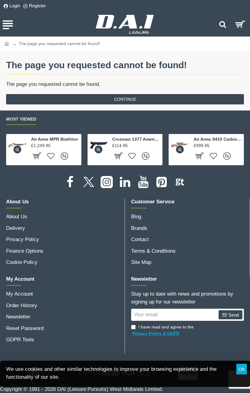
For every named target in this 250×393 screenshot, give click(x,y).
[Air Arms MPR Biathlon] (17, 145)
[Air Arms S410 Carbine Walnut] (180, 145)
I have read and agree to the (163, 330)
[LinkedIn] (125, 182)
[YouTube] (143, 182)
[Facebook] (70, 182)
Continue (125, 99)
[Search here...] (222, 24)
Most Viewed (21, 119)
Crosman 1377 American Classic (136, 139)
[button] (17, 149)
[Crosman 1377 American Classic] (99, 145)
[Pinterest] (161, 182)
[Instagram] (107, 182)
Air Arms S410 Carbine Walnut (217, 139)
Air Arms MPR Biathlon (54, 139)
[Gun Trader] (180, 182)
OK (242, 369)
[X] (88, 182)
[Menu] (7, 24)
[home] (7, 43)
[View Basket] (240, 24)
